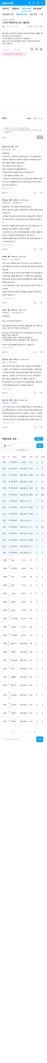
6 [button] (31, 732)
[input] (22, 129)
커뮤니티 (5, 8)
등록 (40, 137)
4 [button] (24, 732)
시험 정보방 (37, 8)
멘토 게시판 (26, 8)
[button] (11, 732)
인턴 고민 (33, 14)
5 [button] (27, 732)
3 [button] (21, 732)
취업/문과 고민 (8, 14)
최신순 (41, 118)
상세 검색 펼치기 (22, 450)
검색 (39, 446)
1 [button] (14, 732)
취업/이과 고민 (21, 14)
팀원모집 (15, 8)
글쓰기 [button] (39, 439)
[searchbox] (18, 739)
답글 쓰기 (5, 192)
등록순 (35, 118)
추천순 (29, 118)
